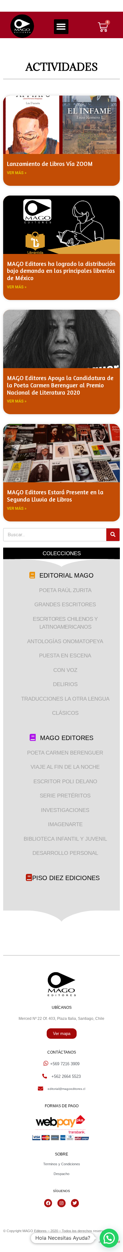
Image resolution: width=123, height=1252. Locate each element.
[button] (61, 26)
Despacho (61, 1174)
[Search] (113, 534)
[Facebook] (48, 1203)
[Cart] (103, 27)
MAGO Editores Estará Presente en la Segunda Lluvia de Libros (55, 495)
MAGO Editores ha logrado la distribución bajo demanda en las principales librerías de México (61, 271)
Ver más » (16, 173)
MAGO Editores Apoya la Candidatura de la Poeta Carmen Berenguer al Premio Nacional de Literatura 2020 (60, 385)
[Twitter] (75, 1203)
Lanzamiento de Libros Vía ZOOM (50, 163)
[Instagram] (61, 1203)
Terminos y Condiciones (61, 1164)
